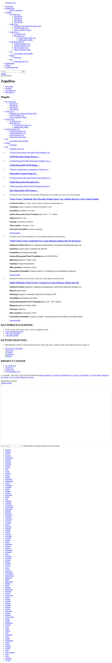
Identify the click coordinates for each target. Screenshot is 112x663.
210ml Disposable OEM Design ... (25, 165)
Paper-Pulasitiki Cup (21, 28)
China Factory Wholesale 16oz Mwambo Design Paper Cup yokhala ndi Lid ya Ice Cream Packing (54, 199)
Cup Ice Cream (14, 377)
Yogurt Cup (14, 24)
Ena (11, 59)
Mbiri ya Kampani (16, 10)
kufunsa (12, 233)
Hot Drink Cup (19, 36)
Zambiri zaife (9, 8)
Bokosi (12, 55)
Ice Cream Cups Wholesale (60, 375)
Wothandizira (9, 63)
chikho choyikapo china (22, 50)
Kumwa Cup (14, 32)
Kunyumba (9, 6)
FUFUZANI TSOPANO (14, 348)
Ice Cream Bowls (95, 375)
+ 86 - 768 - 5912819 (12, 334)
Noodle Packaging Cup (22, 46)
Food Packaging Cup (17, 42)
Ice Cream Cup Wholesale (79, 375)
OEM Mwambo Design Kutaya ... (25, 157)
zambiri (17, 233)
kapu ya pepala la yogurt (22, 30)
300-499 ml (18, 20)
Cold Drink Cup (19, 34)
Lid (11, 52)
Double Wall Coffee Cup (27, 38)
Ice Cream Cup (15, 14)
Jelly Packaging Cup (21, 48)
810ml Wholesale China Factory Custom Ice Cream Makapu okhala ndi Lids (44, 283)
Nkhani (7, 65)
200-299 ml (18, 18)
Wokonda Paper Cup (21, 61)
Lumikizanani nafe (11, 67)
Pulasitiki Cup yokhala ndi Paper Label (27, 26)
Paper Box (17, 57)
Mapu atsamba (45, 375)
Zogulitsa (8, 12)
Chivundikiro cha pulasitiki (23, 53)
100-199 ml (18, 16)
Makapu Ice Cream (26, 377)
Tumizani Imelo (6, 383)
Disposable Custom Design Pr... (24, 173)
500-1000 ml (18, 22)
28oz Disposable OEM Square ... (24, 190)
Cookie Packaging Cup (22, 44)
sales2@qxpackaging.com (14, 332)
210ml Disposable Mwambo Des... (25, 182)
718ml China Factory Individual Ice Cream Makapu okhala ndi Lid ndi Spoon (45, 241)
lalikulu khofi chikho (25, 40)
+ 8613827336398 (11, 335)
